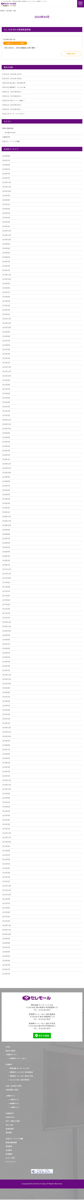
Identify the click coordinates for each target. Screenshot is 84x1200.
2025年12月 (6, 182)
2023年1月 (6, 314)
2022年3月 (6, 354)
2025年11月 (6, 187)
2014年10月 (6, 736)
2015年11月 (6, 679)
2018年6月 (6, 543)
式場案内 (9, 1064)
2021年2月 (6, 411)
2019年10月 (6, 472)
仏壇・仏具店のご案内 (14, 1086)
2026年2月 (6, 178)
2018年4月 (6, 552)
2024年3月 (6, 261)
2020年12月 (6, 420)
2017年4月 (6, 604)
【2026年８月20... (12, 74)
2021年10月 (6, 376)
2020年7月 (6, 442)
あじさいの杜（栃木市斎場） (20, 1080)
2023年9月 (6, 283)
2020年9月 (6, 433)
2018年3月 (6, 556)
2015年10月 (6, 683)
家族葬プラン (14, 1103)
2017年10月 (6, 578)
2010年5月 (6, 956)
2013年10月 (6, 789)
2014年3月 (6, 767)
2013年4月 (6, 815)
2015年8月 (6, 692)
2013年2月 (6, 824)
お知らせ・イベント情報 (11, 141)
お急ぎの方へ (10, 1117)
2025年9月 (6, 195)
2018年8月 (6, 534)
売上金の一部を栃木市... (14, 83)
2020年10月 (6, 428)
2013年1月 (6, 829)
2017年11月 (6, 574)
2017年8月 (6, 587)
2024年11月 (6, 235)
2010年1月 (6, 974)
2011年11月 (6, 890)
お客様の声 (6, 137)
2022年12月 (6, 319)
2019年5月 (6, 494)
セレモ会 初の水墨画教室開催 (17, 29)
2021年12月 (6, 367)
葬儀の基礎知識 (7, 128)
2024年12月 (6, 231)
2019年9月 (6, 477)
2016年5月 (6, 653)
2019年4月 (6, 499)
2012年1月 (6, 881)
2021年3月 (6, 406)
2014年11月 (6, 732)
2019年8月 (6, 481)
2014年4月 (6, 763)
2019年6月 (6, 490)
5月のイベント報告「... (14, 100)
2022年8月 (6, 336)
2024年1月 (6, 270)
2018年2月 (6, 560)
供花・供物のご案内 (13, 1121)
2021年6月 (6, 393)
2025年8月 (6, 200)
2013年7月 (6, 802)
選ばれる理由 (10, 1051)
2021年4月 (6, 402)
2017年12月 (6, 569)
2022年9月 (6, 332)
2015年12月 (6, 675)
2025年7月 (6, 204)
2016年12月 (6, 622)
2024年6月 (6, 253)
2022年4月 (6, 349)
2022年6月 (6, 345)
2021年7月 (6, 389)
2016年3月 (6, 661)
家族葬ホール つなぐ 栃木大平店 (21, 1076)
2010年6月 (6, 952)
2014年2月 (6, 771)
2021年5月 (6, 398)
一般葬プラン (14, 1107)
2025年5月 (6, 213)
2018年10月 (6, 525)
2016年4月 (6, 657)
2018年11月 (6, 521)
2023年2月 (6, 310)
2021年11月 (6, 371)
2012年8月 (6, 850)
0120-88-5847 (45, 1010)
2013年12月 (6, 780)
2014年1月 (6, 776)
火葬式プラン (14, 1099)
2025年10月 (6, 191)
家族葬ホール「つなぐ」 (18, 1058)
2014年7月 (6, 749)
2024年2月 (6, 266)
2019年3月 (6, 503)
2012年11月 (6, 837)
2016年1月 (6, 670)
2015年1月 (6, 723)
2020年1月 (6, 459)
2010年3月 (6, 965)
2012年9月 (6, 846)
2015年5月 (6, 705)
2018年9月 (6, 530)
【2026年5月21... (12, 109)
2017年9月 (6, 582)
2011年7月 (6, 903)
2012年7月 (6, 855)
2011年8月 (6, 899)
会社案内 (9, 1150)
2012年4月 (6, 868)
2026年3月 (6, 173)
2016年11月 (6, 626)
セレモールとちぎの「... (14, 114)
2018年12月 (6, 516)
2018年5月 (6, 547)
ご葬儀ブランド (11, 1054)
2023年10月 (6, 279)
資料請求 (9, 1132)
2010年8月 (6, 943)
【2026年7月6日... (12, 78)
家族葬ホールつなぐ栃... (14, 87)
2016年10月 (6, 631)
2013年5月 (6, 811)
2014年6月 (6, 754)
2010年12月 (6, 925)
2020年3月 (6, 450)
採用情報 (9, 1154)
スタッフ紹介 (10, 1158)
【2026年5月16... (12, 105)
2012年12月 (6, 833)
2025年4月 (6, 217)
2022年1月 (6, 362)
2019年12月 (6, 464)
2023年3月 (6, 305)
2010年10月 (6, 934)
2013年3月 (6, 820)
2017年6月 (6, 596)
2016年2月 (6, 666)
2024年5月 (6, 257)
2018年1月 (6, 565)
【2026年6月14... (12, 96)
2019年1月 (6, 512)
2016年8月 (6, 639)
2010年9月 (6, 938)
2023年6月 (6, 297)
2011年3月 (6, 916)
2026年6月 (6, 165)
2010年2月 (6, 969)
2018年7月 (6, 538)
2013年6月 (6, 807)
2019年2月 (6, 508)
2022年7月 (6, 341)
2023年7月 (6, 292)
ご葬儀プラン (10, 1096)
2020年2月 (6, 455)
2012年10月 (6, 842)
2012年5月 (6, 864)
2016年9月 (6, 635)
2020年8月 (6, 437)
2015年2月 (6, 719)
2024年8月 (6, 248)
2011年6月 (6, 908)
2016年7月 (6, 644)
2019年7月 (6, 486)
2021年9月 (6, 380)
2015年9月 (6, 688)
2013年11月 (6, 785)
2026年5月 (6, 169)
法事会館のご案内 (12, 1090)
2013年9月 (6, 793)
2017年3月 (6, 609)
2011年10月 (6, 894)
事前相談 (9, 1146)
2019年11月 (6, 468)
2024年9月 (6, 244)
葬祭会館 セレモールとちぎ (19, 1068)
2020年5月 (6, 446)
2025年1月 (6, 226)
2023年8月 (6, 288)
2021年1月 (6, 415)
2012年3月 (6, 872)
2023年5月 (6, 301)
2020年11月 (6, 424)
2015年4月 (6, 710)
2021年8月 (6, 384)
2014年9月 (6, 741)
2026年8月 (6, 156)
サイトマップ (10, 1162)
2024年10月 (6, 239)
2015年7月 (6, 697)
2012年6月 (6, 859)
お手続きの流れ (10, 132)
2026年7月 (6, 160)
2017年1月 (6, 617)
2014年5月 (6, 758)
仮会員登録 (10, 1129)
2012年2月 (6, 877)
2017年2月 (6, 613)
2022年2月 (6, 358)
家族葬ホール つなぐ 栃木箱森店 (21, 1072)
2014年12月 (6, 727)
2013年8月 (6, 798)
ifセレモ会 (9, 1125)
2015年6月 (6, 701)
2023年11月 (6, 275)
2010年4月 (6, 960)
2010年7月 (6, 947)
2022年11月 (6, 323)
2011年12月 (6, 886)
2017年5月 (6, 600)
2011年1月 (6, 921)
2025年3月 (6, 222)
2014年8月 (6, 745)
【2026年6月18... (12, 92)
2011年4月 (6, 912)
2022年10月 (6, 327)
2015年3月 (6, 714)
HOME (8, 1047)
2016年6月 (6, 648)
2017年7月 (6, 591)
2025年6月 (6, 209)
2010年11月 (6, 930)
